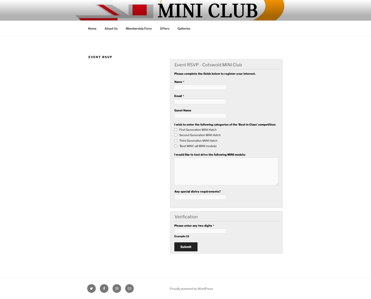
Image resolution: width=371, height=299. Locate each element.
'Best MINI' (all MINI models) (198, 146)
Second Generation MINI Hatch (200, 135)
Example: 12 (181, 236)
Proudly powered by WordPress (191, 288)
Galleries (184, 28)
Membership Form (139, 28)
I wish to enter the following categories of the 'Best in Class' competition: (225, 124)
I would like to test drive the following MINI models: (209, 154)
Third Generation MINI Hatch (198, 140)
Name (179, 81)
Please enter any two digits (194, 225)
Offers (164, 28)
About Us (111, 28)
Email (179, 96)
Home (92, 28)
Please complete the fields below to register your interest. (214, 73)
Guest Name (182, 110)
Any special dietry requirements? (197, 191)
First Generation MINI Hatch (198, 129)
